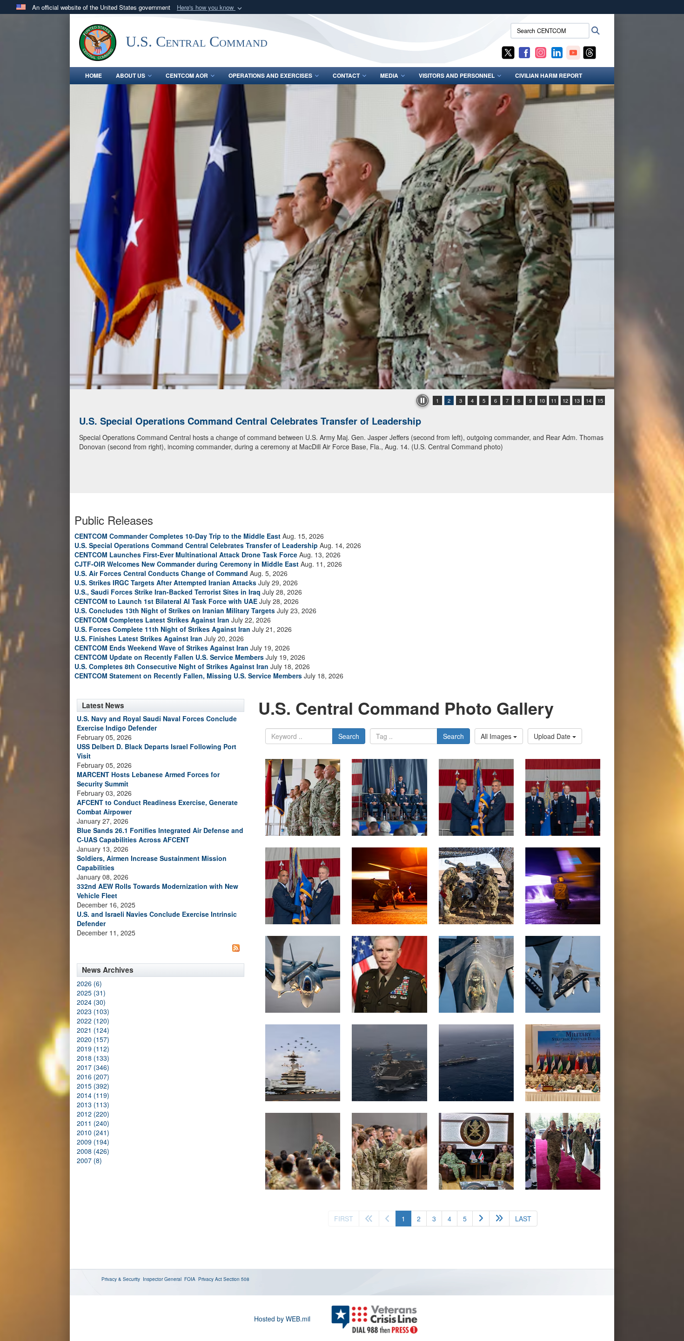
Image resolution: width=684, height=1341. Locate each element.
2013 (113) (93, 1104)
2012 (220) (93, 1113)
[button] (210, 8)
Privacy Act (210, 1279)
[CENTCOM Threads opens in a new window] (589, 51)
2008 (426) (93, 1151)
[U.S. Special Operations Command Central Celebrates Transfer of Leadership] (302, 797)
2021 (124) (93, 1030)
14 (588, 400)
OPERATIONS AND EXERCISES (270, 75)
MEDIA (389, 75)
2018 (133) (93, 1058)
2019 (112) (93, 1048)
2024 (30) (91, 1002)
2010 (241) (93, 1132)
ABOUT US (130, 75)
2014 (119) (93, 1095)
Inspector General (162, 1279)
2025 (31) (91, 992)
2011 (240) (93, 1123)
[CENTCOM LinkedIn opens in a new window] (557, 51)
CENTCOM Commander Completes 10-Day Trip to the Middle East (177, 536)
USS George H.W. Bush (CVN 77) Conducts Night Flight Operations (227, 420)
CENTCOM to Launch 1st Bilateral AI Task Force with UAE (165, 601)
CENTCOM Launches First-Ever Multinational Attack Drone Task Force (185, 554)
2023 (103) (93, 1011)
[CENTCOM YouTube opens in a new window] (573, 51)
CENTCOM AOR (187, 75)
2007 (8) (89, 1160)
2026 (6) (89, 983)
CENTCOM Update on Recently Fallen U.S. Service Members (169, 657)
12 (565, 400)
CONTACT (346, 75)
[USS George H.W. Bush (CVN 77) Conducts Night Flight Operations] (342, 236)
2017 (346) (93, 1067)
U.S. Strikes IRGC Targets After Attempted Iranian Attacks (165, 582)
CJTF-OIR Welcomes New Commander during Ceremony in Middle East (186, 564)
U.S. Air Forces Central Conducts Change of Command (161, 573)
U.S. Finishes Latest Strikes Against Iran (138, 638)
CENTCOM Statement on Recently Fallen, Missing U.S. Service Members (188, 675)
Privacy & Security (120, 1279)
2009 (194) (93, 1141)
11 (554, 400)
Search (348, 736)
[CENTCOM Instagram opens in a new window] (540, 51)
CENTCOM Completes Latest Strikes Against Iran (151, 619)
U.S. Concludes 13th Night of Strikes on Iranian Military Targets (174, 610)
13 (577, 400)
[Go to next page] (481, 1218)
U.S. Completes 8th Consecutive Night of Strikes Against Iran (171, 666)
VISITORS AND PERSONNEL (457, 75)
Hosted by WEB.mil (282, 1318)
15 (600, 400)
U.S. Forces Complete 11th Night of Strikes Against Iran (162, 629)
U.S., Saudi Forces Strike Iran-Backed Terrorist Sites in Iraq (167, 591)
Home (93, 75)
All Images (497, 736)
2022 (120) (93, 1020)
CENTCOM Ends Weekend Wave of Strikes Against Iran (161, 647)
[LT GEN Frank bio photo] (389, 974)
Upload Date (553, 736)
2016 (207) (93, 1076)
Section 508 (236, 1279)
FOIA (189, 1279)
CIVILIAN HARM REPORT (548, 75)
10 (542, 400)
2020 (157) (93, 1039)
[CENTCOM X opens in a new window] (508, 51)
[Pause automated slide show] (422, 400)
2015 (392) (93, 1085)
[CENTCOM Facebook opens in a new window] (524, 51)
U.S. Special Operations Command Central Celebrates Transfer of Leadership (196, 545)
